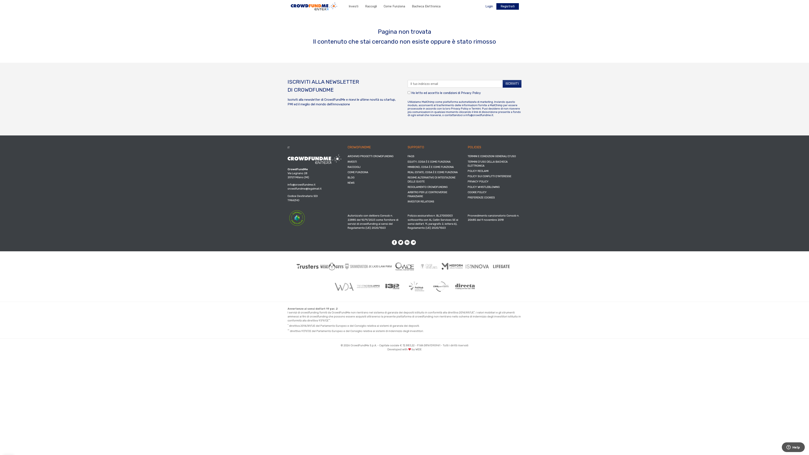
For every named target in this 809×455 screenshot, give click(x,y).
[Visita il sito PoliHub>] (416, 286)
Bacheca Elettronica (426, 6)
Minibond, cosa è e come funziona (431, 167)
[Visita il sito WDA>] (344, 286)
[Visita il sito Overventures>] (429, 266)
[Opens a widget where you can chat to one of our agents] (793, 447)
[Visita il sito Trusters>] (307, 266)
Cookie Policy (477, 192)
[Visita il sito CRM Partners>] (441, 286)
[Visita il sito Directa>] (465, 286)
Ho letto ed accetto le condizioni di (445, 93)
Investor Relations (421, 201)
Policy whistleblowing (484, 187)
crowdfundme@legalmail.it (304, 188)
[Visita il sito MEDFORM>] (453, 266)
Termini (476, 108)
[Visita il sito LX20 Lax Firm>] (380, 266)
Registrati (508, 6)
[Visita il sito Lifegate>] (501, 266)
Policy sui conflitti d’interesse (489, 176)
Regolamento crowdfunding (428, 187)
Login (489, 6)
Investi (353, 6)
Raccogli (371, 6)
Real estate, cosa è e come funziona (433, 172)
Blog (351, 177)
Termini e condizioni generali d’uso (492, 156)
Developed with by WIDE (404, 349)
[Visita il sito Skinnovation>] (356, 266)
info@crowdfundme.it (479, 115)
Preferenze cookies (481, 197)
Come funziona (394, 6)
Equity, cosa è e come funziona (429, 161)
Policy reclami (478, 171)
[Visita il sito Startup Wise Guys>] (332, 266)
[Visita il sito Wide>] (404, 266)
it (289, 147)
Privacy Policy (471, 93)
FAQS (411, 156)
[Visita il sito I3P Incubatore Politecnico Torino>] (392, 287)
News (351, 182)
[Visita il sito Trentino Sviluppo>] (368, 286)
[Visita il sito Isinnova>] (477, 266)
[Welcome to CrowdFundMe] (314, 6)
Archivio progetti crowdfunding (371, 156)
